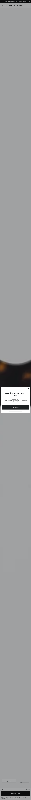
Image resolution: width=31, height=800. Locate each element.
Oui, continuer (15, 407)
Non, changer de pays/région (15, 410)
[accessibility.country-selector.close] (28, 388)
